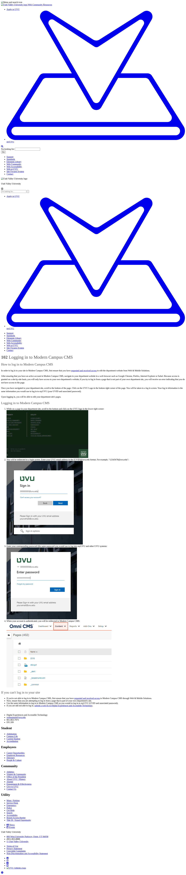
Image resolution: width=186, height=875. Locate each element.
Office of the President (16, 777)
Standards (11, 159)
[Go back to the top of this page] (2, 872)
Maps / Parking (13, 800)
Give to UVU (12, 786)
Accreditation (12, 741)
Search (9, 813)
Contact (10, 174)
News (12, 825)
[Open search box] (2, 146)
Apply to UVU (13, 9)
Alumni (10, 782)
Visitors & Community (16, 774)
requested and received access (84, 370)
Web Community (14, 164)
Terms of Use (12, 846)
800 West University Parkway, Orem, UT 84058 (27, 836)
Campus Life (12, 736)
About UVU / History (16, 779)
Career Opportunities (16, 753)
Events (12, 827)
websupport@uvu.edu (16, 717)
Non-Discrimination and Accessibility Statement (27, 853)
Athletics (10, 772)
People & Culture (14, 760)
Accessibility (12, 815)
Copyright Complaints (16, 851)
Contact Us (11, 789)
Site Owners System (15, 171)
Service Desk (12, 803)
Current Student (13, 739)
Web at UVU (12, 169)
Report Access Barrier (16, 818)
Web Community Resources (40, 5)
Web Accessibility (14, 166)
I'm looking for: (7, 149)
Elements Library (14, 162)
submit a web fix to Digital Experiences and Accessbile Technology (63, 705)
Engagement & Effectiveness (19, 784)
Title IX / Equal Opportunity (19, 820)
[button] (93, 2)
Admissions (12, 734)
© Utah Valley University (17, 841)
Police (9, 808)
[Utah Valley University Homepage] (14, 5)
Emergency (11, 805)
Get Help (10, 810)
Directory (11, 758)
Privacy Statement (14, 848)
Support (10, 157)
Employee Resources (16, 755)
